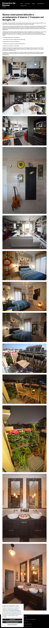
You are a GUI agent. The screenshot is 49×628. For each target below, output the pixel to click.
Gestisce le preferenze (12, 624)
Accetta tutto (12, 619)
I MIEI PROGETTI (41, 3)
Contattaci (23, 5)
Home (21, 3)
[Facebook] (24, 617)
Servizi (33, 3)
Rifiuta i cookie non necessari (12, 622)
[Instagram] (26, 617)
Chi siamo (27, 3)
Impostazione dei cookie (27, 626)
